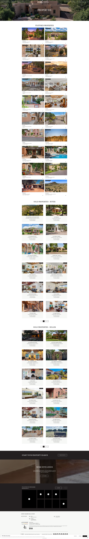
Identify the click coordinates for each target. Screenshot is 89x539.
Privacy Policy (50, 534)
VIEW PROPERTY (32, 232)
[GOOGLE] (61, 534)
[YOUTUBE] (57, 534)
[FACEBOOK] (54, 534)
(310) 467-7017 (32, 524)
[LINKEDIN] (67, 534)
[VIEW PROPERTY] (32, 212)
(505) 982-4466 (38, 524)
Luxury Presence (37, 534)
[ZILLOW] (63, 534)
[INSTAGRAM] (56, 534)
